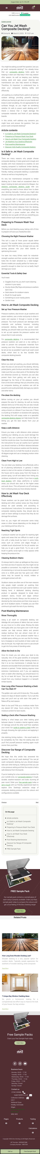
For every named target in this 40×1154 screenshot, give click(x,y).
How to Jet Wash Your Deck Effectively (17, 835)
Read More (5, 968)
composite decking (16, 72)
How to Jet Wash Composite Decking (20, 831)
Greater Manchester (18, 1109)
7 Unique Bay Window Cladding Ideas (15, 996)
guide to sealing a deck (22, 728)
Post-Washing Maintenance (17, 840)
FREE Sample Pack (14, 849)
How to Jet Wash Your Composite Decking (20, 139)
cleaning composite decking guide (15, 187)
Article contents (12, 818)
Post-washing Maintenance (15, 144)
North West (15, 1112)
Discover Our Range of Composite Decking (19, 844)
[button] (6, 7)
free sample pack (25, 782)
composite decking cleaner (11, 418)
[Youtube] (25, 1063)
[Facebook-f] (15, 1063)
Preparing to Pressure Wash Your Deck (19, 136)
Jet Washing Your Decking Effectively (18, 142)
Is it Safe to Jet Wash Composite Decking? (20, 134)
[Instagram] (20, 1063)
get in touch (5, 785)
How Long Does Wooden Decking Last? (16, 956)
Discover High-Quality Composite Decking (20, 147)
